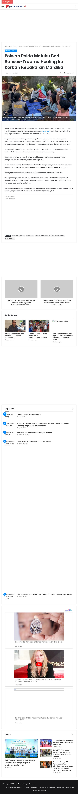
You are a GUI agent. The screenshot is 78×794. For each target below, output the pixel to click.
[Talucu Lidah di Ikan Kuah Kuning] (10, 417)
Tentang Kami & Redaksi (13, 787)
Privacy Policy (43, 787)
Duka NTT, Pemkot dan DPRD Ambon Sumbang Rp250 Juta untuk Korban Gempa (62, 753)
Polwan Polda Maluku (58, 235)
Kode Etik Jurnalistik (39, 790)
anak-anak (15, 235)
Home (8, 46)
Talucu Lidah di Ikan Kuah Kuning (29, 415)
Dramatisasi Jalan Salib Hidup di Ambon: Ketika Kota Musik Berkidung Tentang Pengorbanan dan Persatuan (43, 425)
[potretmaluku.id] (15, 6)
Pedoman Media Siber (30, 787)
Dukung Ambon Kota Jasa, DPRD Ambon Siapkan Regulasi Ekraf (14, 336)
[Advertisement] (39, 25)
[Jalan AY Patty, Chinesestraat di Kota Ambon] (10, 516)
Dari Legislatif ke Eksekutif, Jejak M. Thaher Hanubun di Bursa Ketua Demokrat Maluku (63, 336)
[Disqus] (39, 375)
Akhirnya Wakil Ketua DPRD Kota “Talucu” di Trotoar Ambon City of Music (44, 595)
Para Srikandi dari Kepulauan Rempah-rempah (34, 433)
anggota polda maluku (27, 235)
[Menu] (3, 7)
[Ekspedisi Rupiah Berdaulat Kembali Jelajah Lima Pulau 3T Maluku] (46, 743)
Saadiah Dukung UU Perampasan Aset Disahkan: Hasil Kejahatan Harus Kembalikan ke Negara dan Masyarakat (63, 766)
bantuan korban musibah (42, 235)
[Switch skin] (75, 7)
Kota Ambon (45, 131)
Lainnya (13, 46)
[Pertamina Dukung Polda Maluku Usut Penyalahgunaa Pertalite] (39, 326)
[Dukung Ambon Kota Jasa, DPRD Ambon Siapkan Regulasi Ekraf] (15, 326)
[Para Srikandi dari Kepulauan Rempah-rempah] (10, 435)
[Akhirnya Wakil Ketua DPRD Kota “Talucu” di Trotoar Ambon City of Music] (10, 597)
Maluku (14, 50)
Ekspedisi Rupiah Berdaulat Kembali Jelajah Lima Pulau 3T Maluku (63, 742)
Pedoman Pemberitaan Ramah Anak (61, 787)
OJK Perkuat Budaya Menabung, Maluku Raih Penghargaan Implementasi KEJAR (20, 762)
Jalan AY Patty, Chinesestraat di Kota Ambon (34, 442)
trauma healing (9, 238)
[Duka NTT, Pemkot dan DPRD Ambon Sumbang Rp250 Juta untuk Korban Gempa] (46, 753)
